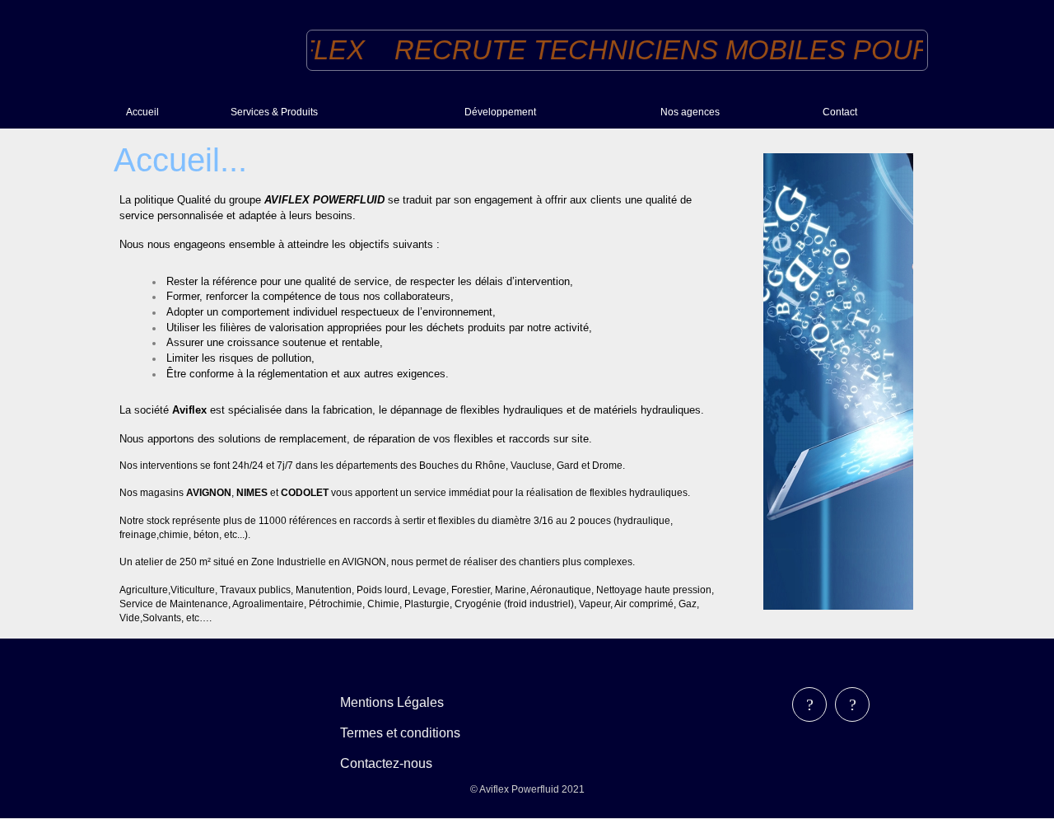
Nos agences (690, 112)
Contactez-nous (386, 763)
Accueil (142, 112)
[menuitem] (171, 112)
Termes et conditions (400, 733)
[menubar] (412, 733)
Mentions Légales (392, 702)
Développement (500, 112)
